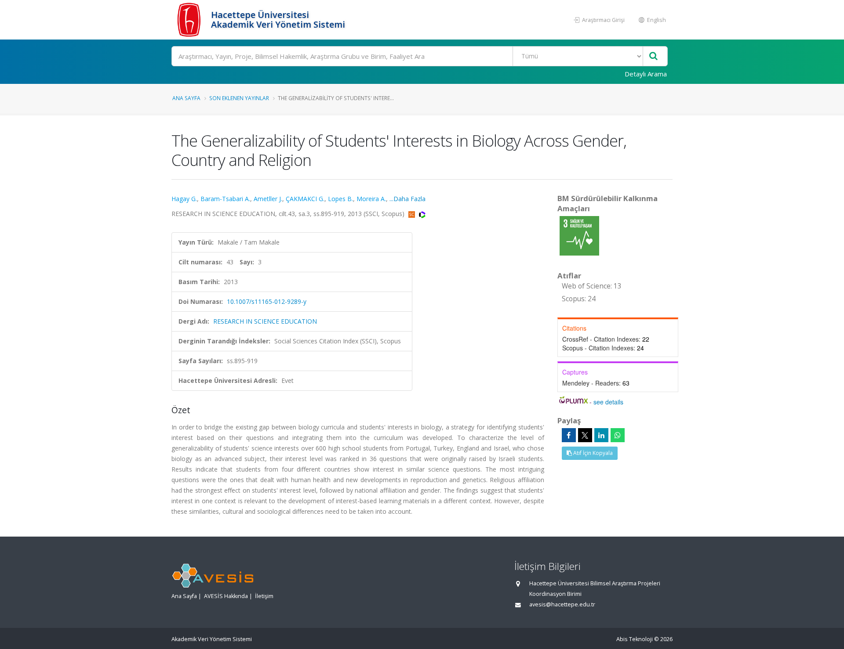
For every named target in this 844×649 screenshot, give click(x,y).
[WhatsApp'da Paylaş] (618, 435)
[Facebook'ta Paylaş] (569, 435)
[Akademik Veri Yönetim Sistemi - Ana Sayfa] (190, 20)
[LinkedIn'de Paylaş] (601, 435)
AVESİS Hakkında (226, 596)
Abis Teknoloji (634, 639)
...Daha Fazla (407, 199)
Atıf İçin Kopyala (592, 453)
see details (608, 401)
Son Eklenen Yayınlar (239, 97)
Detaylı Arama (646, 73)
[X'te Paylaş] (585, 435)
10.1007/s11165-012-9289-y (266, 301)
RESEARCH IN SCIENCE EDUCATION (265, 321)
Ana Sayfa (186, 97)
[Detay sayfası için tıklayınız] (579, 235)
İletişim (264, 596)
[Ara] (653, 56)
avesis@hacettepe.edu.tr (562, 604)
